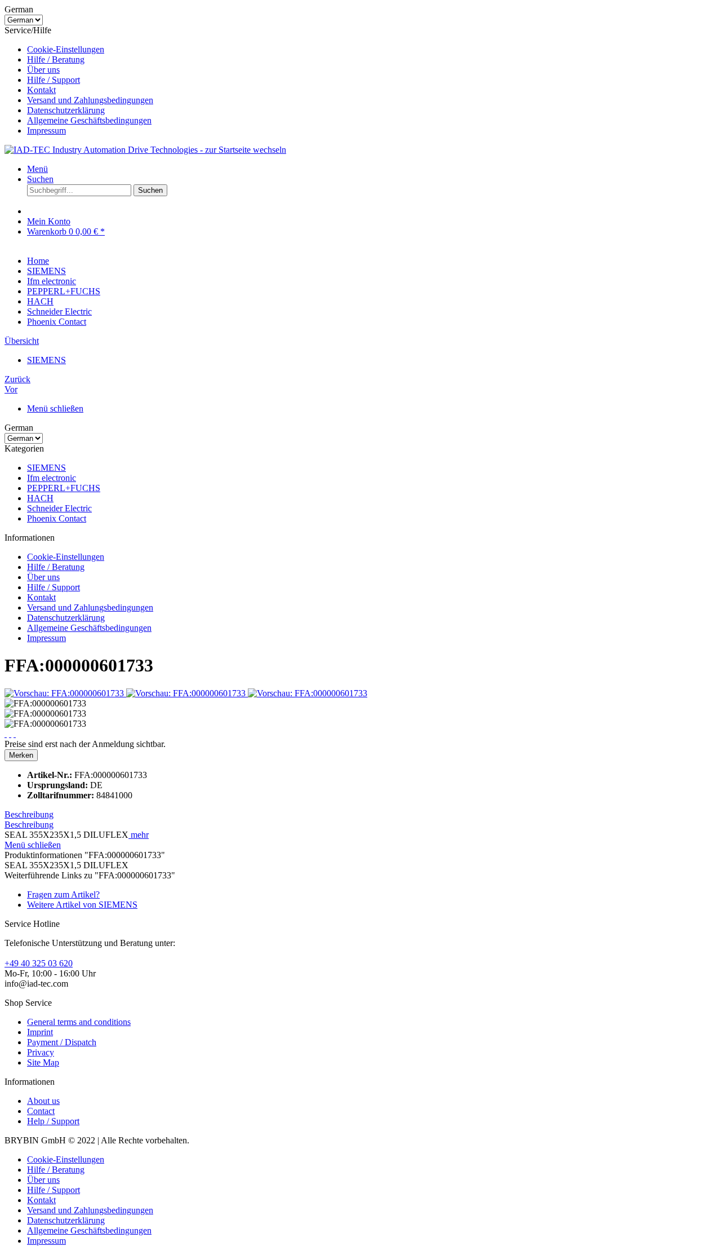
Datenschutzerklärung (66, 110)
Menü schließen (55, 408)
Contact (41, 1111)
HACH (40, 498)
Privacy (40, 1052)
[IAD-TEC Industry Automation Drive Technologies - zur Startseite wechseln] (145, 149)
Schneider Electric (59, 508)
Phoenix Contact (56, 518)
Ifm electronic (51, 478)
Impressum (46, 130)
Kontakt (41, 90)
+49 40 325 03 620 (39, 963)
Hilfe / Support (53, 80)
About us (43, 1101)
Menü (37, 169)
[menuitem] (371, 50)
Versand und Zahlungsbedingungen (90, 100)
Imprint (40, 1032)
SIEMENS (46, 467)
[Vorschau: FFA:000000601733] (65, 693)
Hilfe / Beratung (55, 59)
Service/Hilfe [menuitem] (79, 80)
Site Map (43, 1062)
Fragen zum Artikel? (63, 894)
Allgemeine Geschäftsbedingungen (89, 120)
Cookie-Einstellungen (65, 49)
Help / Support (53, 1121)
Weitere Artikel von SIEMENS (82, 904)
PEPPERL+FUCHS (63, 488)
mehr (138, 834)
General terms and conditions (79, 1022)
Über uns (43, 69)
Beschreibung (29, 814)
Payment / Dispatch (61, 1042)
